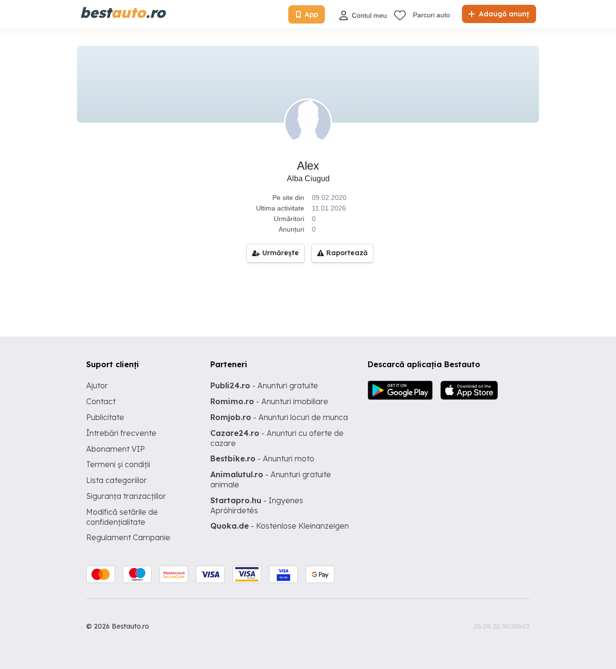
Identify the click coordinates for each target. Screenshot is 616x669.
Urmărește (280, 252)
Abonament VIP (115, 449)
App (311, 14)
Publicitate (105, 417)
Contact (101, 401)
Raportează (347, 252)
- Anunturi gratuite (264, 385)
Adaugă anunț (503, 14)
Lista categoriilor (116, 480)
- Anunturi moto (262, 458)
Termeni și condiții (118, 464)
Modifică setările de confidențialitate (122, 517)
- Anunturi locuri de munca (279, 417)
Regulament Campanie (128, 537)
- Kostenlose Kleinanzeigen (279, 526)
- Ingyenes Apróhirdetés (256, 505)
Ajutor (97, 385)
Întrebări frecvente (121, 433)
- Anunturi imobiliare (269, 401)
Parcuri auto (431, 15)
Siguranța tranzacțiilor (126, 496)
